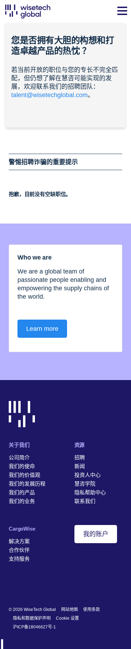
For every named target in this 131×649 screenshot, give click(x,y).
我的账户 (95, 534)
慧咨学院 (84, 484)
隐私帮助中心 (90, 492)
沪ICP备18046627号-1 (34, 627)
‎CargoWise (22, 529)
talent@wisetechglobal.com (49, 95)
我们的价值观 (24, 475)
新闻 (79, 466)
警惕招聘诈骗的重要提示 (43, 162)
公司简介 (19, 457)
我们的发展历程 (27, 484)
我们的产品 (22, 492)
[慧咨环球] (27, 11)
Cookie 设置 (67, 618)
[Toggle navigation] (122, 11)
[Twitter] (33, 586)
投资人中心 (87, 475)
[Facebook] (23, 586)
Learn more (42, 328)
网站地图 (69, 609)
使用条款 (91, 609)
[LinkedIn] (12, 586)
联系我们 (84, 501)
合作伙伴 (19, 550)
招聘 (79, 457)
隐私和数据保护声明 (32, 618)
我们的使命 (22, 466)
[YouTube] (44, 586)
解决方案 (19, 541)
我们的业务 (22, 501)
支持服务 (19, 559)
